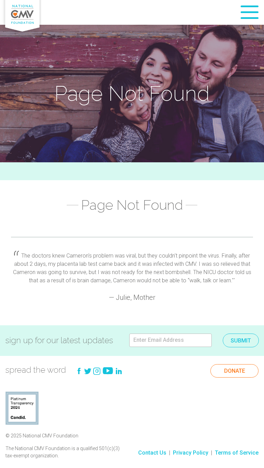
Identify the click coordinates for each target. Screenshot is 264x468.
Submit (241, 340)
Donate (234, 371)
